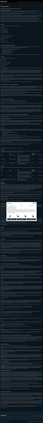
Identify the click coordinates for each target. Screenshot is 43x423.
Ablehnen (12, 219)
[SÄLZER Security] (4, 1)
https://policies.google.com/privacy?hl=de (14, 330)
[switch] (18, 216)
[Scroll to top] (41, 421)
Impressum (8, 208)
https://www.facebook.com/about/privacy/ (16, 308)
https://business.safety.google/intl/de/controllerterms (20, 331)
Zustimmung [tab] (11, 205)
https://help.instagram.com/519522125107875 (27, 315)
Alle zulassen (31, 219)
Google (10, 175)
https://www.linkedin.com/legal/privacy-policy (26, 326)
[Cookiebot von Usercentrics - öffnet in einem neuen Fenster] (33, 203)
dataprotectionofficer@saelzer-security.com (7, 42)
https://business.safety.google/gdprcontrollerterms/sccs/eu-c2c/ (26, 332)
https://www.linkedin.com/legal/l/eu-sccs (22, 325)
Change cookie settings (39, 421)
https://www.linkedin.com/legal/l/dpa (11, 325)
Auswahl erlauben (21, 219)
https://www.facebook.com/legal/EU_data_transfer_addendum (9, 307)
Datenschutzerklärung (13, 208)
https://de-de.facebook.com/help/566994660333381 (24, 307)
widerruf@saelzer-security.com (21, 79)
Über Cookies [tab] (31, 205)
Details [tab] (21, 205)
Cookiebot (10, 163)
